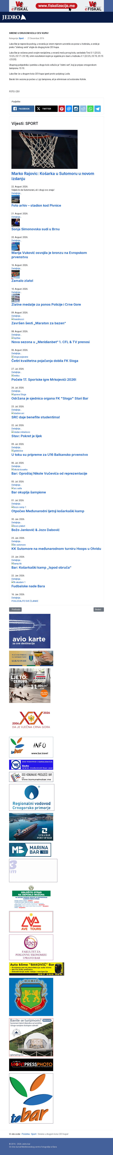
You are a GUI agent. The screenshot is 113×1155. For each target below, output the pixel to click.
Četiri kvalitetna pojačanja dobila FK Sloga (44, 361)
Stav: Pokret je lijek (26, 436)
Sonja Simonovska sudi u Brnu (35, 229)
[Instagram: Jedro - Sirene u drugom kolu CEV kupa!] (76, 109)
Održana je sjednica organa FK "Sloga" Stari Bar (49, 398)
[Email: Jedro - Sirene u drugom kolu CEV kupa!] (69, 109)
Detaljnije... (16, 193)
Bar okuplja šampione (28, 492)
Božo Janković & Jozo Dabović (35, 530)
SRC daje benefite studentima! (35, 417)
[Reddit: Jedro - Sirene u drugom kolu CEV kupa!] (83, 109)
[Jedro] (14, 17)
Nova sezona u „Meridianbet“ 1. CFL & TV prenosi (50, 342)
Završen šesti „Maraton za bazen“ (38, 323)
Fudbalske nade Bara (28, 586)
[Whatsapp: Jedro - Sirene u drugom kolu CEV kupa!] (90, 109)
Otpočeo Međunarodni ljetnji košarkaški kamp (47, 511)
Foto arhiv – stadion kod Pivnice (36, 205)
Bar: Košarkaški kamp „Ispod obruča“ (41, 567)
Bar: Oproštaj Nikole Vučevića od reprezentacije (49, 473)
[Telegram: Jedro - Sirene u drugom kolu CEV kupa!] (97, 109)
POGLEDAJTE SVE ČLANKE (24, 601)
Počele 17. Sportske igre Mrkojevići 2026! (43, 380)
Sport (21, 38)
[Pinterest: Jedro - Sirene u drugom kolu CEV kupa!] (62, 109)
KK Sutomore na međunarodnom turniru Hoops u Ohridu (56, 549)
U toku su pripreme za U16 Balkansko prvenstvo (49, 455)
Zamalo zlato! (22, 281)
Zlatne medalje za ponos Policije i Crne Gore (46, 304)
